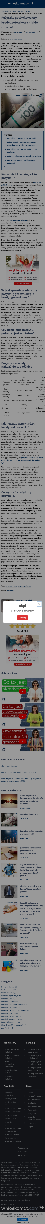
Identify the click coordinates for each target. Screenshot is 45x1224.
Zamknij (22, 617)
